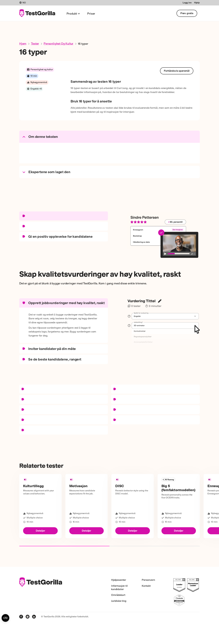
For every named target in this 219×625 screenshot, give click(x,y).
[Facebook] (21, 617)
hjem (22, 43)
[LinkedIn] (34, 617)
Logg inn (187, 2)
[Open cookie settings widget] (5, 618)
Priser (91, 13)
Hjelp (197, 2)
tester (35, 43)
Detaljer (40, 530)
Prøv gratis (186, 13)
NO (24, 2)
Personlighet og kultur (58, 43)
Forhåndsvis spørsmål (177, 70)
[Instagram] (27, 617)
